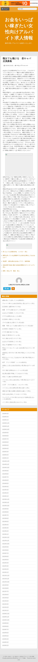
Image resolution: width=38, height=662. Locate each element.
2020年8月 (5, 626)
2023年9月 (5, 509)
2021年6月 (5, 594)
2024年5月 (5, 483)
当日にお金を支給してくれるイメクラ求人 (14, 394)
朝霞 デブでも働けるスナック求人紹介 (14, 310)
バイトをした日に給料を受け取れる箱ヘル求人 (15, 388)
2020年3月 (5, 642)
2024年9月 (5, 470)
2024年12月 (5, 461)
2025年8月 (5, 435)
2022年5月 (5, 559)
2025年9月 (5, 432)
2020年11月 (5, 617)
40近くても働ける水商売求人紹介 (12, 376)
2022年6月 (5, 556)
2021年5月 (5, 597)
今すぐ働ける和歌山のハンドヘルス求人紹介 (15, 370)
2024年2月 (5, 493)
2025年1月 (5, 458)
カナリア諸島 (22, 658)
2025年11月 (5, 426)
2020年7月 (5, 629)
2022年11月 (5, 540)
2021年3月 (5, 604)
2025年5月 (5, 445)
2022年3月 (5, 566)
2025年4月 (5, 448)
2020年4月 (5, 639)
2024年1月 (5, 496)
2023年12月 (5, 499)
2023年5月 (5, 521)
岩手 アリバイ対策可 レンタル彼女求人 (14, 362)
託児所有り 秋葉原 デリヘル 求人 (11, 329)
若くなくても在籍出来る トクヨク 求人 (15, 251)
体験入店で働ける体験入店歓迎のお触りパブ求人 (16, 391)
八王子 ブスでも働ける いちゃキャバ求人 (15, 384)
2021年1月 (5, 610)
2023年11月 (5, 502)
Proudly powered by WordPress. (10, 658)
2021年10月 (5, 582)
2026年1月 (5, 420)
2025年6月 (5, 442)
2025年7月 (5, 439)
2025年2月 (5, 455)
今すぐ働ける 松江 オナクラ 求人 (11, 338)
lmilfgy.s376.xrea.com (22, 65)
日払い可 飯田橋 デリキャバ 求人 (11, 344)
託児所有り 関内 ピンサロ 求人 (11, 319)
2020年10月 (5, 620)
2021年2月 (5, 607)
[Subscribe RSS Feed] (13, 288)
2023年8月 (5, 512)
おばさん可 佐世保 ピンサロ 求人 (11, 341)
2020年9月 (5, 623)
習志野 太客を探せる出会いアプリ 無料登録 (16, 261)
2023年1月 (5, 534)
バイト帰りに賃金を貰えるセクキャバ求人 (14, 402)
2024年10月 (5, 467)
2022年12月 (5, 537)
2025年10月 (5, 429)
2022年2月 (5, 569)
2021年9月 (5, 585)
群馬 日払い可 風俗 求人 (11, 271)
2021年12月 (5, 575)
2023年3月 (5, 528)
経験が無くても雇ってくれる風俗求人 (13, 300)
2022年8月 (5, 550)
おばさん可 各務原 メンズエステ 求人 (13, 313)
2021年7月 (5, 591)
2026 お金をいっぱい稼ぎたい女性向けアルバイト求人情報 (19, 656)
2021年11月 (5, 578)
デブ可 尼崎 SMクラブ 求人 (10, 332)
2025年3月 (5, 451)
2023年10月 (5, 505)
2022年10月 (5, 543)
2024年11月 (5, 464)
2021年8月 (5, 588)
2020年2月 (5, 645)
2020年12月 (5, 613)
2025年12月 (5, 423)
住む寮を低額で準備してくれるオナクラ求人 (15, 373)
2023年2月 (5, 531)
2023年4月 (5, 524)
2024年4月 (5, 486)
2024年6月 (5, 480)
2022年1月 (5, 572)
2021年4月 (5, 601)
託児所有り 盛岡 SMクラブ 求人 (11, 306)
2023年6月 (5, 518)
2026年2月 (5, 416)
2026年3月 (5, 413)
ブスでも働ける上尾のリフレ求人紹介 (13, 322)
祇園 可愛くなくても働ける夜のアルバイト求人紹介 (17, 325)
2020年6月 (5, 632)
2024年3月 (5, 489)
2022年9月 (5, 547)
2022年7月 (5, 553)
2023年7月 (5, 515)
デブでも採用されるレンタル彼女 (12, 316)
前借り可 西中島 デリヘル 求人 (11, 335)
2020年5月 (5, 636)
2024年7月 (5, 477)
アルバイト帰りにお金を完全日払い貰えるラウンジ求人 (18, 303)
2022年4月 (5, 563)
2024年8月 (5, 474)
